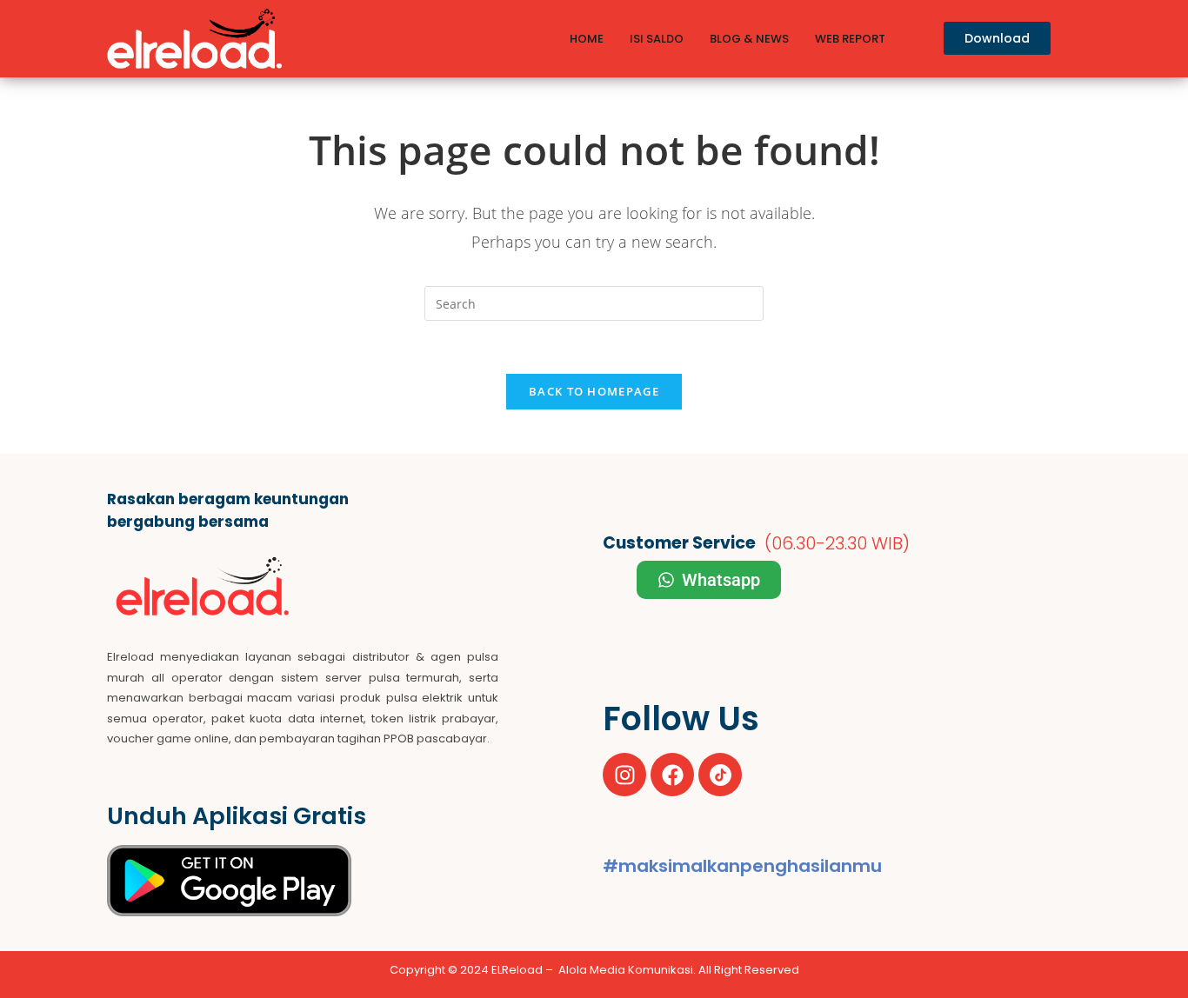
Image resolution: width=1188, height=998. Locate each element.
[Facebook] (672, 774)
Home (587, 38)
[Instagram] (624, 774)
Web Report (850, 38)
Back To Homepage (594, 391)
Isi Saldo (657, 38)
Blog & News (749, 38)
